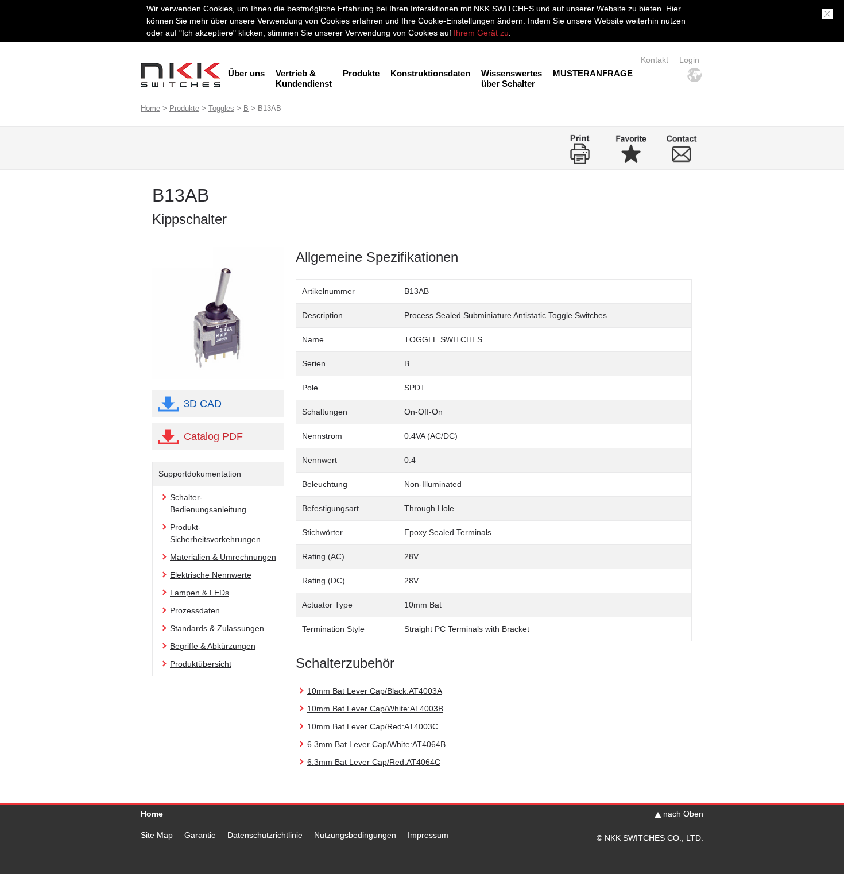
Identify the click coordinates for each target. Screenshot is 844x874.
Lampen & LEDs (199, 592)
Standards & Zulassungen (217, 628)
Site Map (157, 835)
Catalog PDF (213, 436)
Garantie (200, 835)
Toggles (221, 108)
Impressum (428, 835)
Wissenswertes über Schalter (511, 78)
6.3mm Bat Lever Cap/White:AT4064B (376, 744)
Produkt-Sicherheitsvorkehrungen (215, 533)
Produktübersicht (200, 663)
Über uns (246, 73)
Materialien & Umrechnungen (223, 557)
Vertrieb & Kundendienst (304, 78)
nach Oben (683, 813)
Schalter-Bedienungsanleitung (208, 503)
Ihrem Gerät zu (480, 32)
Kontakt (654, 59)
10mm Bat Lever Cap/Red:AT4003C (372, 726)
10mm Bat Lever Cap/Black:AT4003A (374, 690)
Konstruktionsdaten (430, 73)
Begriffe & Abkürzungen (212, 646)
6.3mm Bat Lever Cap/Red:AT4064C (373, 762)
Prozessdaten (195, 610)
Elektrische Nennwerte (210, 574)
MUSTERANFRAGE (593, 73)
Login (689, 59)
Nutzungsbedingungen (355, 835)
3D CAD (203, 403)
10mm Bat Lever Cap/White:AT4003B (375, 708)
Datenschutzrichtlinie (265, 835)
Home (150, 108)
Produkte (361, 73)
